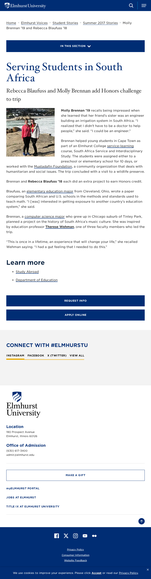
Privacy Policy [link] (128, 573)
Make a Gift (76, 475)
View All (77, 355)
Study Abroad (27, 272)
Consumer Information (75, 555)
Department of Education (37, 280)
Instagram (15, 355)
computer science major (45, 216)
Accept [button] (96, 573)
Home (11, 23)
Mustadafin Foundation (53, 166)
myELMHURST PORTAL (23, 488)
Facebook (36, 355)
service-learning (120, 146)
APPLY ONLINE (76, 314)
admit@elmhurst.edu (20, 454)
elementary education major (50, 191)
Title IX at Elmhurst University (33, 506)
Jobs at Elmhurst (21, 497)
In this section (73, 46)
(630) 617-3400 (17, 450)
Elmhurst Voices (34, 23)
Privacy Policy (75, 549)
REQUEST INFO (75, 300)
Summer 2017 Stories (100, 23)
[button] (147, 569)
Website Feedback (75, 560)
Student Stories (65, 23)
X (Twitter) (57, 355)
